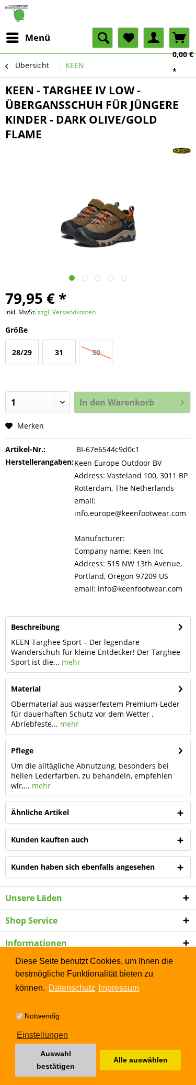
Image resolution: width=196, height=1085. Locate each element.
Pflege (22, 750)
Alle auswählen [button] (140, 1060)
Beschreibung (35, 627)
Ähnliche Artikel (40, 812)
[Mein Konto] (153, 37)
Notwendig (42, 1016)
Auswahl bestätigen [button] (56, 1059)
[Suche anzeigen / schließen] (102, 37)
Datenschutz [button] (72, 987)
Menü (37, 37)
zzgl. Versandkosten (67, 312)
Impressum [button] (118, 987)
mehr (70, 662)
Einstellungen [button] (42, 1035)
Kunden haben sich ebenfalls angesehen (83, 867)
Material (26, 689)
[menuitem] (27, 37)
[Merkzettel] (128, 37)
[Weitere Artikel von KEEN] (181, 150)
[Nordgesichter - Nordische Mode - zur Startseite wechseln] (98, 13)
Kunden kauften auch (49, 840)
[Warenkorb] (179, 37)
